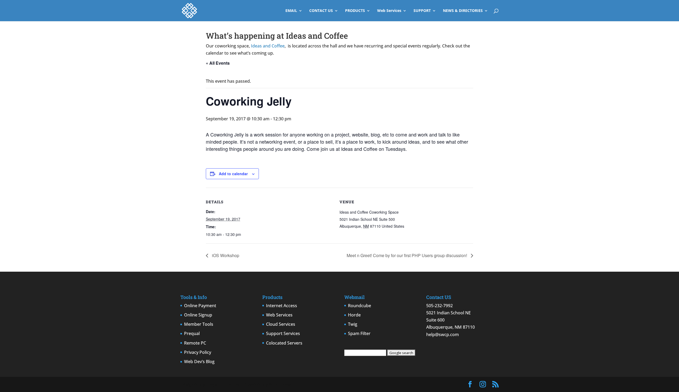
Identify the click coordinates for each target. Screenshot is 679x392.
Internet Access (281, 306)
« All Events (218, 63)
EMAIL (291, 11)
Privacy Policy (197, 352)
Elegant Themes (223, 384)
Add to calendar (233, 173)
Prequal (192, 333)
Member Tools (198, 324)
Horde (354, 315)
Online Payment (200, 306)
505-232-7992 (439, 306)
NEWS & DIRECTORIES (463, 11)
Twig (352, 324)
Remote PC (195, 343)
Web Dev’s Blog (199, 361)
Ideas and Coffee (268, 46)
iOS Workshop (225, 255)
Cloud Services (280, 324)
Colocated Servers (284, 343)
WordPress (280, 384)
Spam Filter (359, 333)
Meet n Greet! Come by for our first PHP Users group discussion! (407, 255)
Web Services (389, 11)
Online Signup (198, 315)
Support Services (283, 333)
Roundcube (359, 306)
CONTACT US (321, 11)
